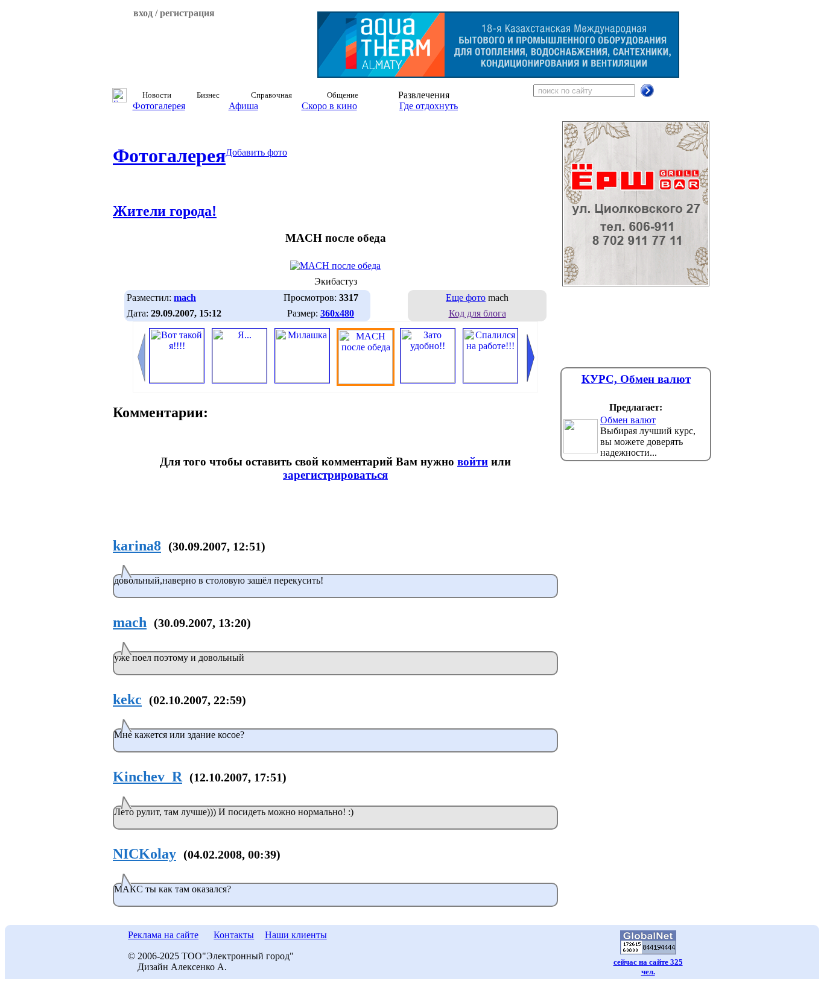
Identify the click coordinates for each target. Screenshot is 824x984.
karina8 (137, 546)
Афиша (243, 106)
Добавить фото (256, 152)
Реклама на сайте (163, 935)
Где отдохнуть (428, 106)
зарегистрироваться (335, 474)
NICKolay (144, 854)
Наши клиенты (296, 935)
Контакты (234, 935)
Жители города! (165, 211)
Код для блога (477, 313)
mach (130, 622)
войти (472, 461)
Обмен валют (628, 420)
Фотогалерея (159, 106)
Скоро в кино (329, 106)
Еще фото (466, 297)
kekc (127, 699)
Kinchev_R (147, 776)
